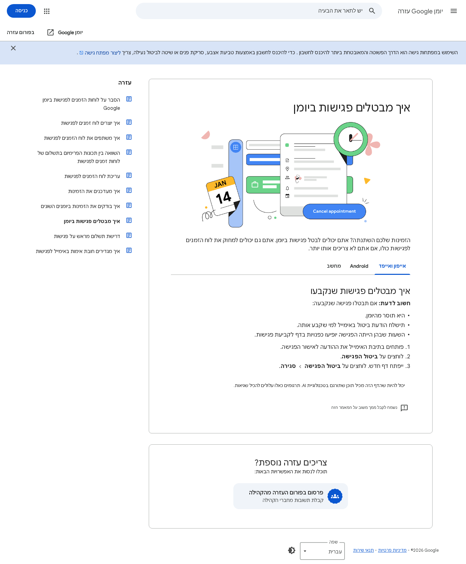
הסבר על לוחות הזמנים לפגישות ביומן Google (81, 104)
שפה (333, 542)
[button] (454, 11)
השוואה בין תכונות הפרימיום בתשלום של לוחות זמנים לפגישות (79, 157)
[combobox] (249, 11)
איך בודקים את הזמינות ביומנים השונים (80, 206)
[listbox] (322, 551)
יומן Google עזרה (420, 11)
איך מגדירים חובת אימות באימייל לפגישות (78, 251)
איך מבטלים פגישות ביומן (92, 221)
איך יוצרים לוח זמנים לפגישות (90, 123)
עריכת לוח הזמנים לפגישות (92, 176)
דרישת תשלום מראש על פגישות (87, 236)
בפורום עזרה (20, 32)
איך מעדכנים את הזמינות (94, 191)
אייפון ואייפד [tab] (392, 266)
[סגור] (13, 49)
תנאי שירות (363, 550)
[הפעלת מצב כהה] (291, 550)
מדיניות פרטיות (392, 550)
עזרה (125, 82)
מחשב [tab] (334, 266)
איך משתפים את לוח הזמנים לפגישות (82, 138)
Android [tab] (359, 266)
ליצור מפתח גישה (103, 53)
